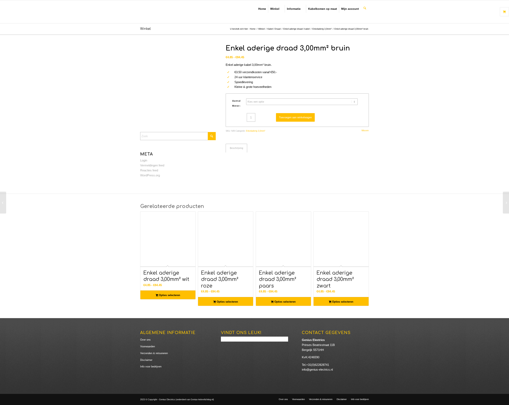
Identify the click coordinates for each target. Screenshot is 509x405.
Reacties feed (149, 170)
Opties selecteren (169, 295)
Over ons (145, 339)
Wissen (365, 130)
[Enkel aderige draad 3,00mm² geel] (3, 203)
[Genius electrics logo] (168, 11)
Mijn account (350, 8)
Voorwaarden (147, 346)
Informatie (294, 8)
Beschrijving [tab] (236, 148)
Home (262, 8)
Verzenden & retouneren (154, 353)
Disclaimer (146, 359)
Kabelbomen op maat (322, 8)
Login (143, 160)
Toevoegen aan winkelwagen (295, 117)
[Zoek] (364, 8)
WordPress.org (150, 175)
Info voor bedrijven (150, 366)
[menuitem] (365, 8)
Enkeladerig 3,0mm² (255, 131)
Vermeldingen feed (152, 165)
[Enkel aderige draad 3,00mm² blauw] (506, 203)
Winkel (274, 8)
